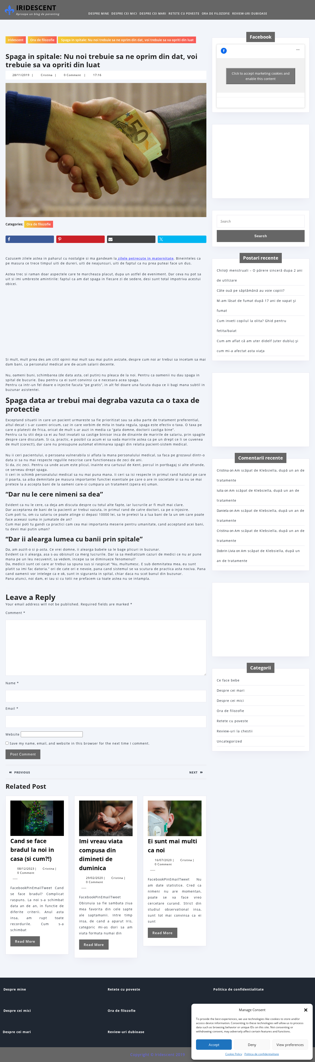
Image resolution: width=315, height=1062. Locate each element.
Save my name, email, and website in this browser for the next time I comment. (80, 743)
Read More (27, 942)
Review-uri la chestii (235, 731)
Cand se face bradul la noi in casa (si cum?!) (32, 849)
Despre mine (98, 13)
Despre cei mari (153, 13)
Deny (252, 1044)
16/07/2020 (163, 860)
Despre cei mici (124, 13)
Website (13, 734)
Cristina (47, 75)
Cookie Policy (233, 1054)
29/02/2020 (94, 878)
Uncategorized (229, 741)
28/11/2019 (21, 75)
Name (12, 683)
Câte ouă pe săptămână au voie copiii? (251, 290)
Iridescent (36, 7)
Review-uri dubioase (249, 13)
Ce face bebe (228, 680)
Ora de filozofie (216, 13)
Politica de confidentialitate (261, 1054)
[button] (305, 1009)
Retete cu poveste (184, 13)
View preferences (290, 1044)
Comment (15, 613)
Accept (214, 1044)
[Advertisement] (106, 322)
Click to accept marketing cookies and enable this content (261, 76)
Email (12, 708)
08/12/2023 (25, 869)
